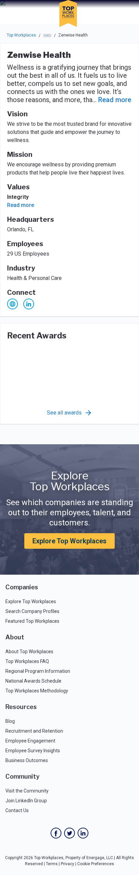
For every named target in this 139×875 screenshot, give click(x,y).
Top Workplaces (21, 35)
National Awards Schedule (33, 681)
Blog (10, 721)
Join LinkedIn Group (26, 800)
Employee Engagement (30, 740)
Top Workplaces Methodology (36, 690)
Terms (52, 863)
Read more (114, 100)
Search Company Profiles (32, 611)
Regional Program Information (37, 671)
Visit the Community (27, 791)
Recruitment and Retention (34, 731)
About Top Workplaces (29, 651)
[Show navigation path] (47, 35)
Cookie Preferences (95, 863)
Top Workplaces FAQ (27, 661)
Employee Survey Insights (32, 750)
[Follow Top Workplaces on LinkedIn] (83, 833)
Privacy (67, 863)
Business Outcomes (26, 760)
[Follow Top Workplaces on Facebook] (56, 833)
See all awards (64, 412)
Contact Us (17, 810)
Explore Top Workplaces (69, 541)
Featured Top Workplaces (32, 621)
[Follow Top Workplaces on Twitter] (69, 833)
